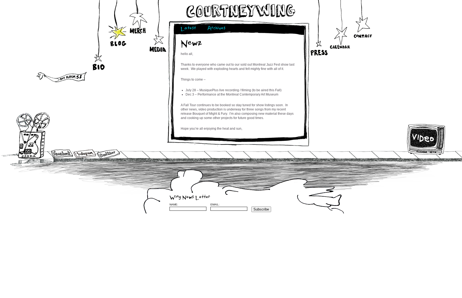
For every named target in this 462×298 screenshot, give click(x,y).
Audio (34, 136)
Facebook (62, 154)
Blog (118, 37)
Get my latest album (47, 76)
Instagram (84, 153)
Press (319, 42)
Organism (356, 204)
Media (158, 43)
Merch (138, 30)
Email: (215, 204)
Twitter (108, 154)
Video (426, 139)
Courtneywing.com (240, 11)
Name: (174, 204)
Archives (216, 29)
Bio (99, 59)
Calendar (340, 39)
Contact (363, 27)
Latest (188, 29)
